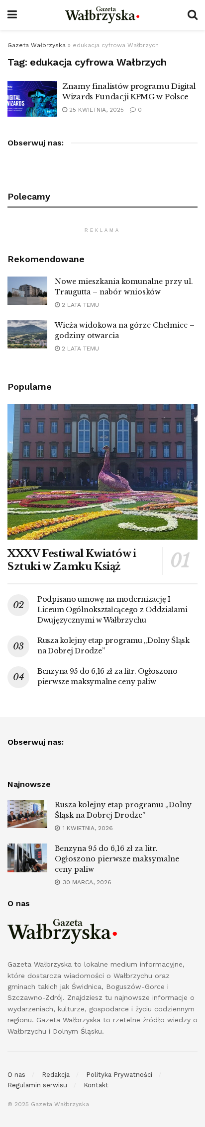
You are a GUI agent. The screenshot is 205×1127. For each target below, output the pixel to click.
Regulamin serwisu (37, 1085)
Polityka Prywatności (119, 1074)
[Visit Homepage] (102, 14)
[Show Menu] (12, 15)
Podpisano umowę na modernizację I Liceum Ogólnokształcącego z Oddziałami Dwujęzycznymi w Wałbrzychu (112, 610)
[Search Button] (193, 15)
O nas (16, 1074)
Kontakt (96, 1085)
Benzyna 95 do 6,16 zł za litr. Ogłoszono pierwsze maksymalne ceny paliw (117, 859)
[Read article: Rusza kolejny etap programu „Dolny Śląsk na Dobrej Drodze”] (27, 814)
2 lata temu (79, 304)
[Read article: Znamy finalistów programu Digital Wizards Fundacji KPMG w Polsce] (32, 99)
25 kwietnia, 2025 (95, 109)
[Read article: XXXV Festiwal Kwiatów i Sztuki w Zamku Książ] (102, 472)
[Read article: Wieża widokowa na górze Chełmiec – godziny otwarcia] (27, 334)
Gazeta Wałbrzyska (36, 45)
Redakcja (56, 1074)
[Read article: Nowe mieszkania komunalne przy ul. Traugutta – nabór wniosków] (27, 291)
